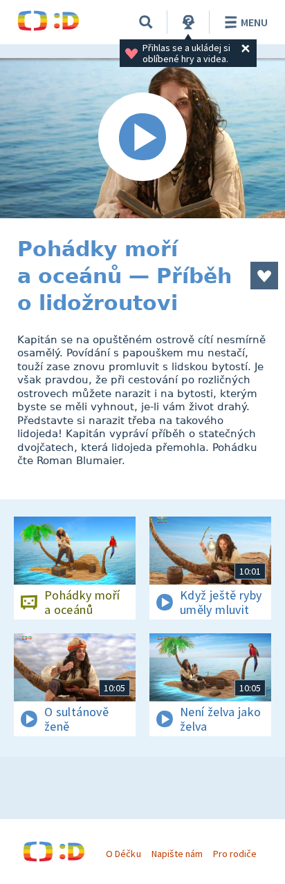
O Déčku (123, 853)
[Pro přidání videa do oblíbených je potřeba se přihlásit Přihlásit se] (264, 275)
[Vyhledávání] (146, 22)
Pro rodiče (235, 853)
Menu (254, 22)
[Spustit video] (142, 138)
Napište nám (177, 853)
